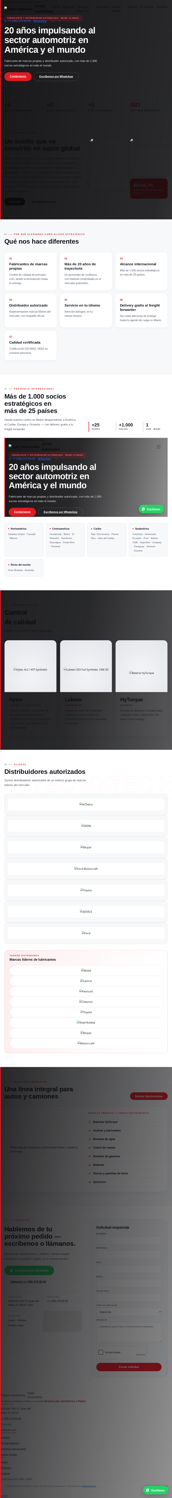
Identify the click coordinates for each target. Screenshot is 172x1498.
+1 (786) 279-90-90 (17, 21)
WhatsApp (40, 21)
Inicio (56, 7)
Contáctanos (18, 76)
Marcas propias (116, 9)
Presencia (102, 7)
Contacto (162, 7)
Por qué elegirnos (83, 9)
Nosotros (69, 7)
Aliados (132, 7)
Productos (146, 7)
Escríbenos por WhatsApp (56, 76)
